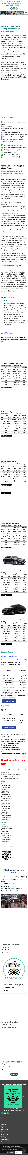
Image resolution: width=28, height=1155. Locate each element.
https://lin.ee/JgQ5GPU (9, 152)
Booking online (5, 1139)
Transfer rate (4, 1129)
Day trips (3, 1132)
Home (2, 1122)
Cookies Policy (15, 1149)
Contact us (4, 1142)
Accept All (18, 1152)
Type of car (4, 1127)
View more (5, 952)
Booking (3, 1137)
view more (14, 1074)
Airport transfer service (11, 656)
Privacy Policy (5, 1149)
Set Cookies (10, 1152)
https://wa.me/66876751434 (10, 157)
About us (3, 1124)
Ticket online (4, 1134)
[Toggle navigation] (26, 12)
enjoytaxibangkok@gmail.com (12, 774)
